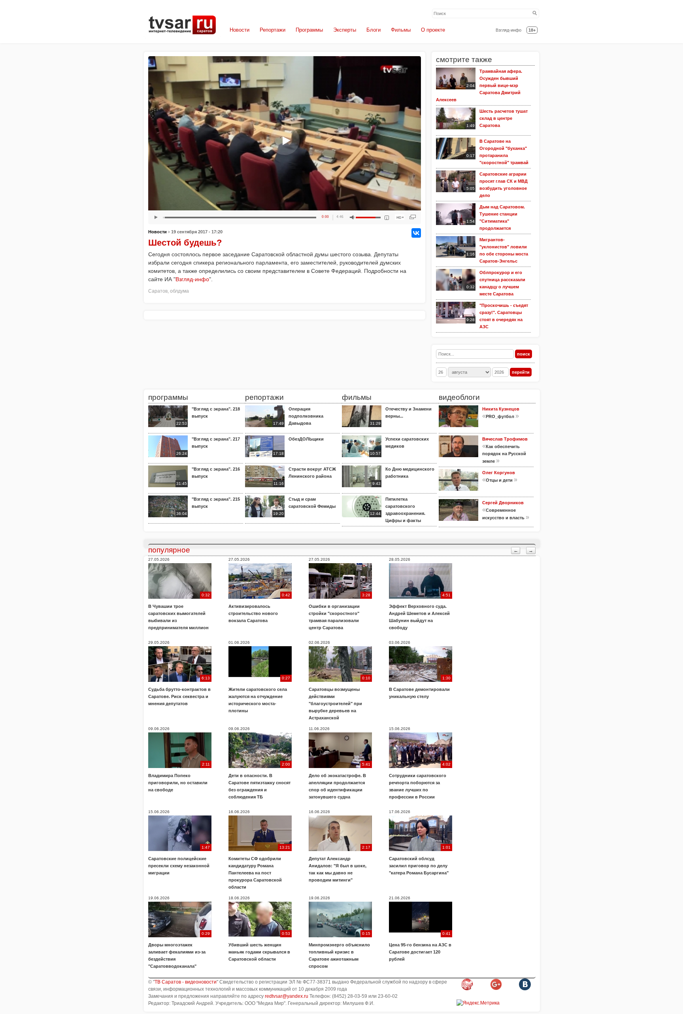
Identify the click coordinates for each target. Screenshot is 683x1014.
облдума (179, 291)
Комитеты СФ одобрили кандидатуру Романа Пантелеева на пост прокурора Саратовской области (255, 872)
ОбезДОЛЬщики (306, 439)
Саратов (158, 291)
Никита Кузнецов (500, 409)
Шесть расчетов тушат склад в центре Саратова (503, 118)
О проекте (433, 30)
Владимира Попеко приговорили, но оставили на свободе (178, 782)
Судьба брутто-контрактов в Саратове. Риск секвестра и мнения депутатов (179, 696)
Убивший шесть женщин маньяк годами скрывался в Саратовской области (259, 951)
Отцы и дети (499, 480)
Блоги (373, 30)
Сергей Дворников (503, 502)
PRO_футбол (500, 416)
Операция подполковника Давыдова (306, 416)
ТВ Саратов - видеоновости (186, 982)
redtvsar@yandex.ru (286, 996)
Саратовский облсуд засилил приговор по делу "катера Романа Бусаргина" (419, 865)
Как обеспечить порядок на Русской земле (504, 453)
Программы (309, 30)
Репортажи (272, 30)
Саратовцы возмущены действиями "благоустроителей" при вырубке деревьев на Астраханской (335, 703)
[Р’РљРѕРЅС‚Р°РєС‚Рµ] (416, 233)
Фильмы (401, 30)
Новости (239, 30)
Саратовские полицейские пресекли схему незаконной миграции (178, 865)
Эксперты (344, 30)
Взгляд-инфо (508, 30)
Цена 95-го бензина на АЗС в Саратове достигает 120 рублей (420, 951)
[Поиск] (535, 13)
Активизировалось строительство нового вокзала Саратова (253, 613)
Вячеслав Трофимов (505, 439)
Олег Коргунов (498, 472)
